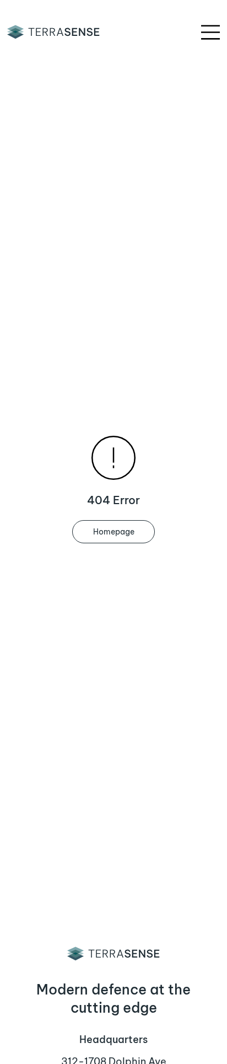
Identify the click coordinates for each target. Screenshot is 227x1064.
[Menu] (210, 32)
